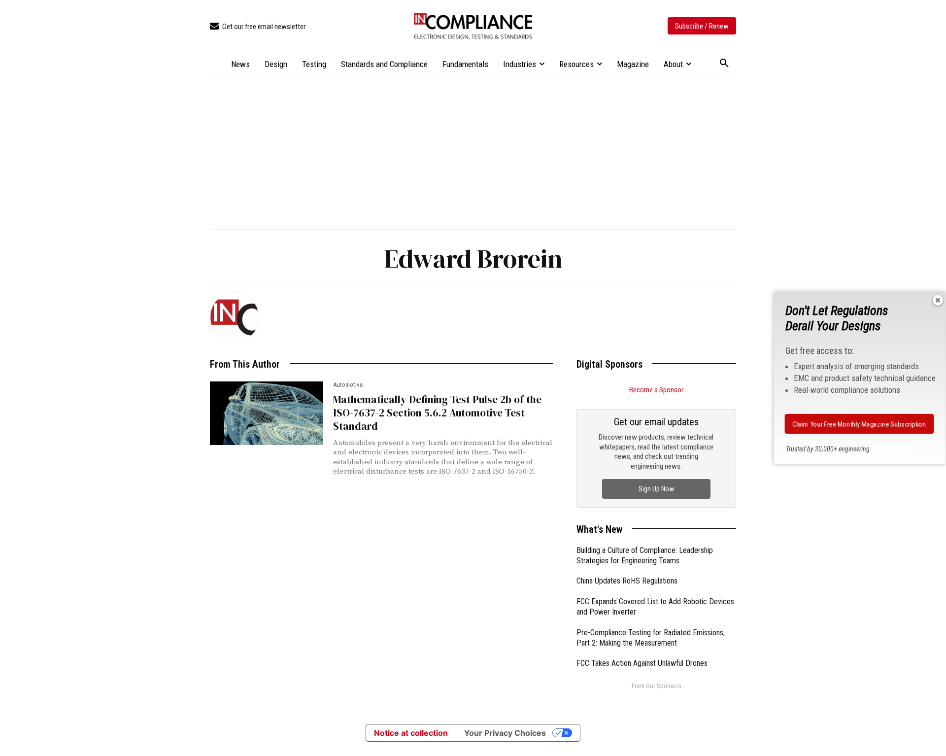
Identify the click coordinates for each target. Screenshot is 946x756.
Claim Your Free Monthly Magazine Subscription (859, 424)
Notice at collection (411, 733)
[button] (724, 63)
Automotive (348, 384)
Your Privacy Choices (505, 733)
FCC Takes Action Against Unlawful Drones (642, 663)
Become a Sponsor (656, 389)
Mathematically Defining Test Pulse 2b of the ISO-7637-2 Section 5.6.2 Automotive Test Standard (437, 413)
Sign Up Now (656, 489)
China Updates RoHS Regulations (626, 580)
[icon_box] (257, 27)
